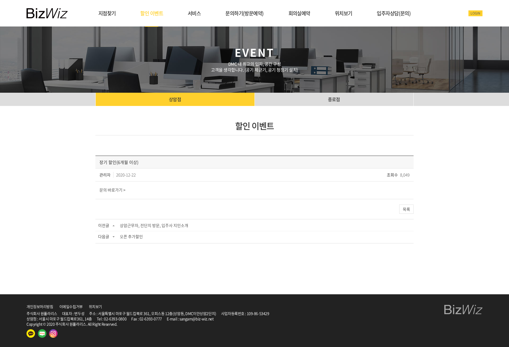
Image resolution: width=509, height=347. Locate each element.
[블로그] (42, 333)
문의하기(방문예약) (244, 13)
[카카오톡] (31, 333)
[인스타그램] (53, 333)
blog (155, 324)
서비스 (194, 13)
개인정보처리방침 (40, 306)
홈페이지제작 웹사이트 (135, 324)
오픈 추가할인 (131, 236)
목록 (406, 209)
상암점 (175, 99)
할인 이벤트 (151, 13)
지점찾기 (107, 13)
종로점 (334, 99)
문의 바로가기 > (112, 190)
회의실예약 (299, 13)
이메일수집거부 (71, 306)
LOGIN (475, 13)
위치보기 (343, 13)
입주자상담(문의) (394, 13)
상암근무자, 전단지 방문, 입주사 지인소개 (154, 225)
